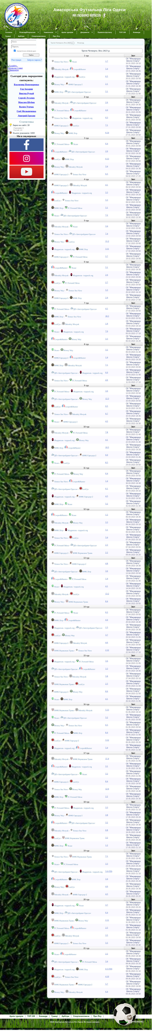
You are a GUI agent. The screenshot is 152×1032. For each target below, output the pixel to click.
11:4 (107, 759)
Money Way (59, 84)
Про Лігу (56, 36)
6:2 (106, 612)
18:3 (107, 316)
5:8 (106, 676)
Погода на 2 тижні (15, 68)
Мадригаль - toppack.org (64, 77)
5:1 (106, 91)
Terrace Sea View (61, 62)
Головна (8, 32)
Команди (136, 32)
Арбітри (21, 36)
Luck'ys (82, 77)
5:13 (107, 710)
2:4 (106, 297)
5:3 (106, 200)
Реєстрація (16, 60)
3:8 (106, 815)
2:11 (107, 920)
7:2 (106, 215)
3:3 (106, 192)
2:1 (106, 84)
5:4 (106, 69)
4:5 (106, 496)
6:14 (107, 133)
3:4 (106, 166)
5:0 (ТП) (108, 871)
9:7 (106, 414)
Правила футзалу (105, 32)
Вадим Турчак (26, 107)
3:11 (107, 249)
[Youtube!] (26, 178)
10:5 (107, 447)
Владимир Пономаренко (26, 84)
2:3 (106, 545)
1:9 (106, 324)
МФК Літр (58, 92)
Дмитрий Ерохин (26, 115)
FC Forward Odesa (61, 110)
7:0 (106, 331)
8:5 (106, 462)
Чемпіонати (48, 32)
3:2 (106, 350)
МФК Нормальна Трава (82, 553)
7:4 (106, 234)
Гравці (8, 36)
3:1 (106, 766)
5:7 (106, 256)
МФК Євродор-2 (75, 84)
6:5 (106, 76)
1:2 (106, 515)
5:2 (106, 504)
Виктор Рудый (26, 93)
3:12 (107, 740)
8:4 (106, 601)
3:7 (106, 635)
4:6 (106, 380)
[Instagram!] (26, 164)
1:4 (106, 357)
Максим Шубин (26, 102)
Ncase (74, 62)
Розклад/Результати (27, 32)
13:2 (107, 594)
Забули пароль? (34, 60)
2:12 (107, 650)
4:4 (106, 110)
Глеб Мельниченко (26, 111)
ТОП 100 (122, 32)
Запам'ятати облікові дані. (26, 51)
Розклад (80, 43)
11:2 (107, 241)
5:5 (106, 943)
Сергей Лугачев (26, 98)
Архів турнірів (67, 32)
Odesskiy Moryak (61, 69)
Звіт (133, 56)
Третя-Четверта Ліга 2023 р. (62, 43)
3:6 (106, 571)
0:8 (106, 830)
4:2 (106, 421)
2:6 (106, 102)
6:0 (106, 372)
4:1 (106, 185)
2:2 (106, 552)
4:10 (107, 976)
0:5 (106, 406)
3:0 (106, 391)
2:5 (106, 684)
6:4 (106, 144)
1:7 (106, 61)
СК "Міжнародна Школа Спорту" (133, 60)
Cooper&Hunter (79, 69)
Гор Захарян (26, 89)
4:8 (106, 563)
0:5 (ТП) (108, 969)
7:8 (106, 432)
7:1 (106, 125)
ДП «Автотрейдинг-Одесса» (79, 92)
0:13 (107, 159)
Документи (84, 32)
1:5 (106, 627)
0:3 (106, 117)
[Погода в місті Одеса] (26, 66)
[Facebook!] (26, 150)
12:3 (107, 398)
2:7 (106, 282)
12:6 (107, 789)
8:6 (106, 691)
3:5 (106, 935)
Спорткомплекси (39, 36)
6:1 (106, 488)
